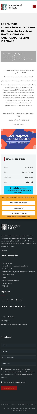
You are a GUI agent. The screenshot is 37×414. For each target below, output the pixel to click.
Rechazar (18, 208)
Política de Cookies (16, 408)
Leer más (4, 250)
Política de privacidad (29, 408)
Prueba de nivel (7, 269)
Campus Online (7, 283)
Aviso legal (6, 408)
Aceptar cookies (18, 203)
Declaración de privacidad (23, 216)
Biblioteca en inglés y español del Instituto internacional (18, 271)
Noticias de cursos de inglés (10, 280)
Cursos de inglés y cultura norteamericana (15, 266)
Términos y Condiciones (19, 410)
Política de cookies (11, 216)
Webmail (5, 286)
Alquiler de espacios (8, 274)
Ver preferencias (18, 213)
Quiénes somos (7, 263)
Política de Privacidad (19, 382)
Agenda (4, 277)
